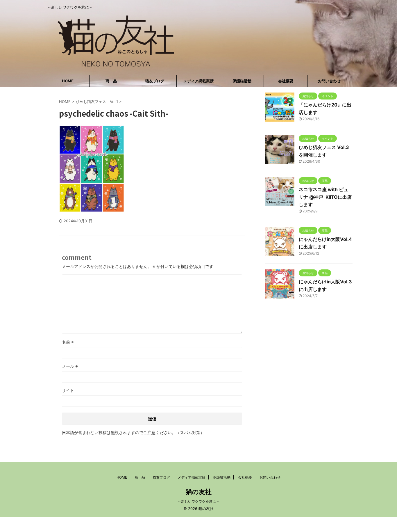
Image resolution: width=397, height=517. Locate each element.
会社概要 (285, 81)
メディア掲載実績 (198, 81)
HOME (68, 81)
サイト (68, 390)
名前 (68, 342)
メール (70, 366)
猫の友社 (199, 491)
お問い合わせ (329, 81)
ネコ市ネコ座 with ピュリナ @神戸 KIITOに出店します (325, 196)
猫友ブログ (154, 81)
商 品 (111, 81)
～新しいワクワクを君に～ (198, 501)
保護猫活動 (242, 81)
